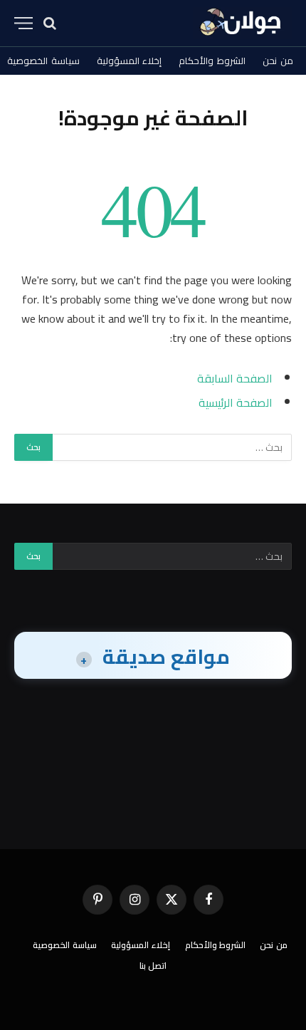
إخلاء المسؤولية (129, 60)
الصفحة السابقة (235, 378)
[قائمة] (23, 23)
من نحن (278, 60)
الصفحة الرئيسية (236, 402)
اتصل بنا (153, 965)
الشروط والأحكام (212, 60)
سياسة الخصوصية (65, 945)
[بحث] (50, 23)
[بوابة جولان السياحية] (242, 23)
